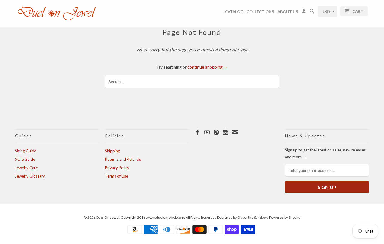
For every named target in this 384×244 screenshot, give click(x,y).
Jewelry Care (26, 167)
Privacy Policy (117, 167)
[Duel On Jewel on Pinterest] (216, 132)
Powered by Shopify (284, 217)
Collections (260, 11)
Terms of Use (116, 176)
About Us (288, 11)
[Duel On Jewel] (57, 13)
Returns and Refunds (123, 159)
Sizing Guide (25, 150)
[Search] (312, 12)
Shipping (112, 150)
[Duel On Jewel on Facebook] (197, 132)
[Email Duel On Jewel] (235, 132)
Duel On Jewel (107, 217)
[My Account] (304, 12)
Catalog (234, 11)
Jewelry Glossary (30, 176)
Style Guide (25, 159)
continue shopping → (208, 66)
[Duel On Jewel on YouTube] (207, 132)
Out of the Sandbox (252, 217)
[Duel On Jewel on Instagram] (225, 132)
